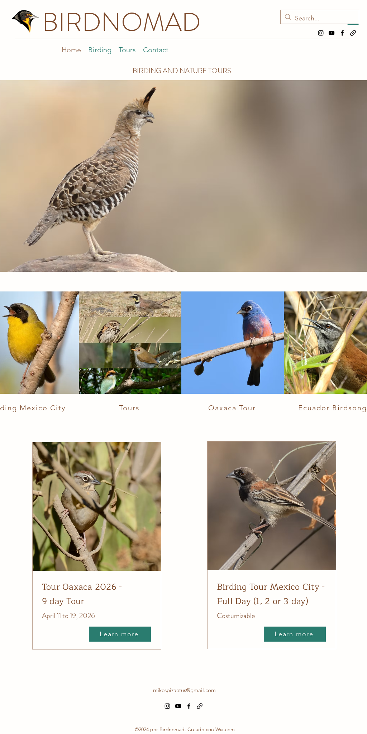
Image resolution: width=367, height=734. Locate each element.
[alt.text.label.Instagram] (320, 33)
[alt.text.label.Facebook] (342, 33)
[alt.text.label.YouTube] (331, 33)
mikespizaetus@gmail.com (184, 690)
